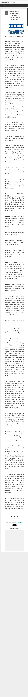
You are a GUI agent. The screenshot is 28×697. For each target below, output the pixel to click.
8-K (22, 44)
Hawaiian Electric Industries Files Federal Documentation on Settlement (14, 15)
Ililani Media (20, 522)
